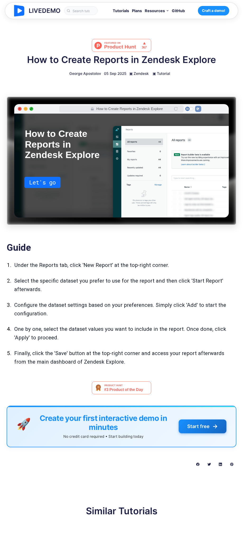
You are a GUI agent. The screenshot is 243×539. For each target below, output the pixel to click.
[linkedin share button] (220, 464)
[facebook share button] (197, 464)
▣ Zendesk (139, 73)
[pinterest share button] (231, 464)
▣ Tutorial (161, 73)
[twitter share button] (209, 464)
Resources (155, 10)
